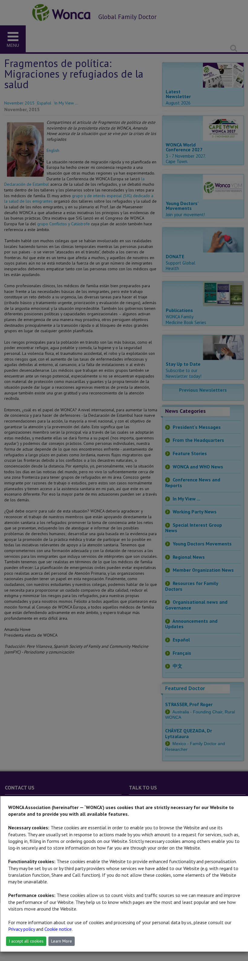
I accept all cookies (26, 941)
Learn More (61, 941)
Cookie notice (58, 929)
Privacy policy (21, 929)
